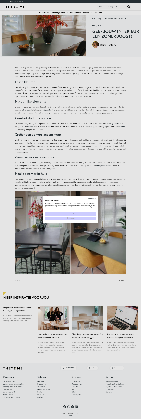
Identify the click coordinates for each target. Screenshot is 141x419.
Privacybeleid (92, 199)
